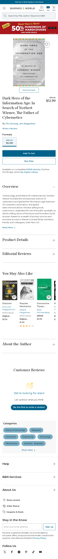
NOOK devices (33, 169)
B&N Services (11, 477)
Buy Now (29, 161)
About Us (9, 490)
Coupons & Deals (15, 512)
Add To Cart (29, 153)
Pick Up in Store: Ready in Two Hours (29, 2)
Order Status (13, 506)
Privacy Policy (39, 538)
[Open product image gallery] (29, 62)
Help (5, 464)
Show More (27, 450)
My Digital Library (29, 172)
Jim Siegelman (27, 123)
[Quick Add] (14, 297)
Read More (7, 227)
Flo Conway (12, 123)
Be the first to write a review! (29, 407)
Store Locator (13, 500)
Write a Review (9, 128)
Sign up (49, 527)
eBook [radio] (9, 142)
